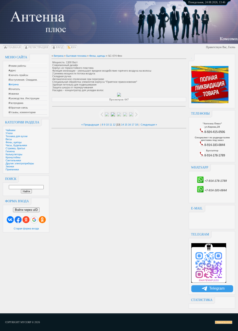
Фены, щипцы (14, 142)
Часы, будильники (16, 145)
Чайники (10, 130)
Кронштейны (13, 157)
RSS (73, 47)
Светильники (13, 160)
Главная (14, 47)
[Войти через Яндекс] (26, 219)
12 (114, 124)
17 (133, 124)
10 (107, 124)
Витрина (58, 55)
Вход (59, 47)
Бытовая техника (76, 55)
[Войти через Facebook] (18, 219)
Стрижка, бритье (15, 148)
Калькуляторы (14, 154)
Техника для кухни (16, 136)
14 (122, 124)
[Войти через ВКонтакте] (10, 219)
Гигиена (10, 151)
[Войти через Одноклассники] (42, 219)
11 (110, 124)
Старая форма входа (26, 228)
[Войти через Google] (34, 219)
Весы (9, 139)
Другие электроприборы (20, 163)
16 (129, 124)
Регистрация (38, 47)
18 (136, 124)
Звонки (10, 166)
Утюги (9, 133)
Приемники (12, 169)
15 (126, 124)
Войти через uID (26, 210)
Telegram (217, 288)
